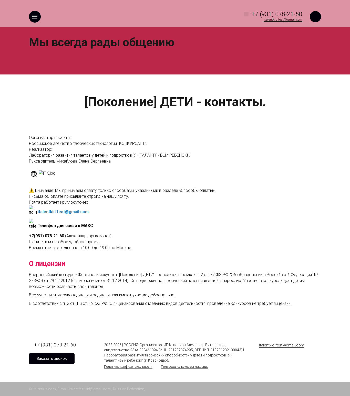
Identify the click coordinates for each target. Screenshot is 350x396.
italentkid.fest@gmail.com (63, 211)
